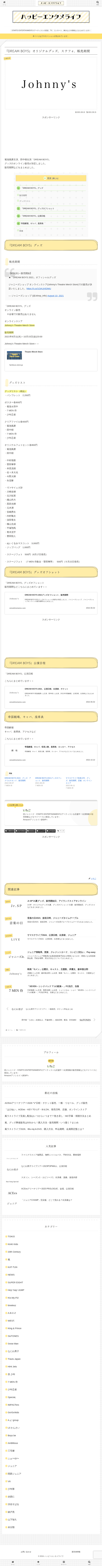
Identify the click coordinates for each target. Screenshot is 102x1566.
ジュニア (42, 831)
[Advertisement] (51, 136)
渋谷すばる (13, 1504)
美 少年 (11, 1374)
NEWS (11, 1275)
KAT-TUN (12, 1267)
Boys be (12, 1435)
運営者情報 (76, 1552)
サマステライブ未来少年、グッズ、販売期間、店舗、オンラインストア (79, 780)
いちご (26, 810)
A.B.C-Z (12, 1313)
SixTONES (21, 831)
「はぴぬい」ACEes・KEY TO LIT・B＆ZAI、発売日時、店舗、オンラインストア (46, 1109)
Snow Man (13, 1343)
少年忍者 (52, 831)
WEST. (11, 1320)
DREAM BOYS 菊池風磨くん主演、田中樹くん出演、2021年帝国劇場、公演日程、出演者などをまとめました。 (59, 694)
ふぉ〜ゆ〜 (13, 1458)
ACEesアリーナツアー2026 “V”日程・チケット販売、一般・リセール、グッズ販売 (46, 1103)
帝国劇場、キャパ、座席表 (32, 223)
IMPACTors (13, 1405)
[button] (94, 819)
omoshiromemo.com (17, 608)
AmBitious (13, 1443)
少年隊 (11, 1489)
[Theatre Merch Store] (14, 355)
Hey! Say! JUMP (16, 1290)
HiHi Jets (12, 1366)
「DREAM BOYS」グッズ (32, 188)
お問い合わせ (26, 1552)
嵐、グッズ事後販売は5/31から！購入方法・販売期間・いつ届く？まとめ (41, 1122)
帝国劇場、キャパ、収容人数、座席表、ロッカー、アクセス (50, 747)
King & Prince (14, 1328)
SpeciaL (12, 1397)
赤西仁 (11, 1496)
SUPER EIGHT (15, 1282)
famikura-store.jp (16, 365)
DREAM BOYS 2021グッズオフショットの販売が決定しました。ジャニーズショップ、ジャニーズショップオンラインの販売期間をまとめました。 (59, 600)
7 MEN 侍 (10, 831)
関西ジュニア (14, 1474)
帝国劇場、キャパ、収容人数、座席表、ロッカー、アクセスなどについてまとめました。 (54, 751)
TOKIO (11, 1236)
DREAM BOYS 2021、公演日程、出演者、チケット (46, 689)
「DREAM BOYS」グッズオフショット (37, 208)
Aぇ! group (13, 1420)
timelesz (32, 831)
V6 (9, 1481)
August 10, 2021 (55, 295)
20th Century (14, 1252)
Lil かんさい (14, 1428)
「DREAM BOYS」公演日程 (33, 216)
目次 (49, 178)
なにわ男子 (13, 1351)
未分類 (11, 1527)
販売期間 (23, 195)
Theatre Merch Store (34, 352)
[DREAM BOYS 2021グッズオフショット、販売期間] (14, 598)
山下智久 (12, 1519)
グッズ (61, 831)
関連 (21, 231)
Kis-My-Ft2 (13, 1298)
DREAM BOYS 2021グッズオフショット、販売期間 (46, 595)
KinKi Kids (13, 1244)
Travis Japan (14, 1359)
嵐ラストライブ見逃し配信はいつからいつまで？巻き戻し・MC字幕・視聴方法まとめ (48, 1116)
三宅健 (11, 1450)
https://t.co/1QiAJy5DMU (38, 288)
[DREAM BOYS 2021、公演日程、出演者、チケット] (14, 692)
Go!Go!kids (13, 1412)
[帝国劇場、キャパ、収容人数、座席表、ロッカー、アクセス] (14, 750)
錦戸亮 (11, 1512)
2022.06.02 (90, 608)
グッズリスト (25, 201)
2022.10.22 (90, 760)
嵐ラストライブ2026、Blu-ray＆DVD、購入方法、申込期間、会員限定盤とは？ (44, 1129)
